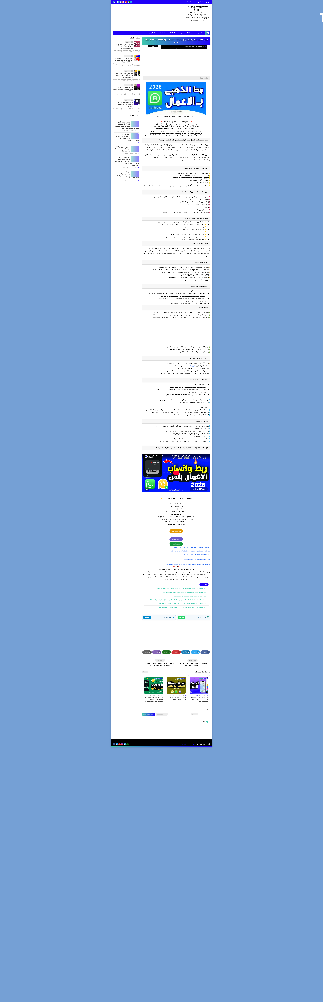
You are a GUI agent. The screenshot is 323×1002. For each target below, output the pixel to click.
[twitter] (131, 2)
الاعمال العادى (176, 544)
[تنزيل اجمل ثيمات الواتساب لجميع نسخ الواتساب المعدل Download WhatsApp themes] (137, 73)
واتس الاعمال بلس (176, 531)
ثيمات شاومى (152, 33)
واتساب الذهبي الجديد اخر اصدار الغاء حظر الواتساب (197, 559)
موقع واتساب (191, 366)
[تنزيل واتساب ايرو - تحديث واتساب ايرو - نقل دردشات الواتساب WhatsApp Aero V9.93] (137, 44)
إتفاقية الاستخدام (190, 2)
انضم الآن (181, 617)
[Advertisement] (143, 17)
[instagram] (123, 2)
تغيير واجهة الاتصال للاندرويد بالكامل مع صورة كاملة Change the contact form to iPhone (123, 89)
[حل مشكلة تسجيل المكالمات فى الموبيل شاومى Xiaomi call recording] (137, 102)
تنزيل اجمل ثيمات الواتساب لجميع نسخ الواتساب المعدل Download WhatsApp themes (124, 75)
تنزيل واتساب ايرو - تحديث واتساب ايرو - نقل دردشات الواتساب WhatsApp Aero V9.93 (124, 46)
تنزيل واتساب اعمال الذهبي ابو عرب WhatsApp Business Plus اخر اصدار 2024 (190, 551)
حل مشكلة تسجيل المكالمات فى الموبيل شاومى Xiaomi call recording (123, 104)
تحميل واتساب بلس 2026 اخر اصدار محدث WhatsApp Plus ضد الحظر (189, 596)
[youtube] (126, 2)
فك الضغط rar (176, 539)
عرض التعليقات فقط (161, 714)
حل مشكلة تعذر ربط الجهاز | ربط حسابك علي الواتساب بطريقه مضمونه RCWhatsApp (188, 564)
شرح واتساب (181, 33)
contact (183, 2)
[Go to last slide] (146, 672)
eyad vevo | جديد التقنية (198, 8)
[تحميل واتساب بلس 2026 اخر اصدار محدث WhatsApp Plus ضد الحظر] (135, 149)
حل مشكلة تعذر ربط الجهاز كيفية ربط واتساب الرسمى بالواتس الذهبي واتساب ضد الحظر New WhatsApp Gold (153, 699)
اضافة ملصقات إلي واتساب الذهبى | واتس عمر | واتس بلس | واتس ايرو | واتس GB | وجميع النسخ (123, 60)
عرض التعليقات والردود (148, 714)
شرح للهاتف (172, 33)
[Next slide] (143, 672)
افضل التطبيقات (163, 33)
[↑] (161, 742)
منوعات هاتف (189, 33)
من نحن (207, 2)
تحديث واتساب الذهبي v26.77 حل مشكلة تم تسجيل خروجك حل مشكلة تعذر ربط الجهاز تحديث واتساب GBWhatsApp (178, 600)
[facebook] (120, 2)
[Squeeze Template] (209, 744)
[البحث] (114, 2)
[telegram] (118, 2)
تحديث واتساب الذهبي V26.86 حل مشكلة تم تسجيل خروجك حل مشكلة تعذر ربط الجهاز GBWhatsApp (181, 588)
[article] (160, 663)
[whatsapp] (128, 2)
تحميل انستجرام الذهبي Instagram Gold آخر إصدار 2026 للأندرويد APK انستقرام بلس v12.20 (184, 592)
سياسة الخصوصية (200, 2)
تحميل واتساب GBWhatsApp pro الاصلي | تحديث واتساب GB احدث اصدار (192, 547)
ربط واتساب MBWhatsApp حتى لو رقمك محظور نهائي (196, 554)
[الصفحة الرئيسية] (207, 33)
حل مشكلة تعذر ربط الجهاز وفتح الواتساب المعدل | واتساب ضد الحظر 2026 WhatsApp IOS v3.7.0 (182, 603)
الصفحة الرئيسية (199, 33)
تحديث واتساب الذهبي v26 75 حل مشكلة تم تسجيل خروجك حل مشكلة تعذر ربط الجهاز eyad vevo (182, 607)
